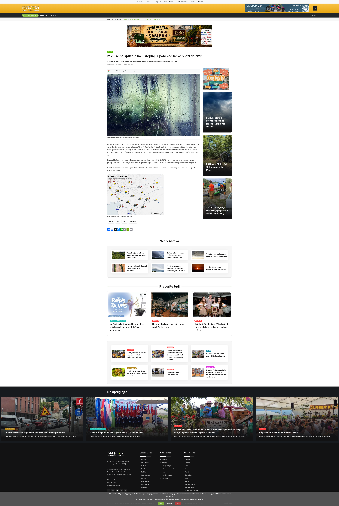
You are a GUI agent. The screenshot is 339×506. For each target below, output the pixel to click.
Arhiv (165, 2)
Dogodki (158, 2)
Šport (143, 469)
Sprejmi (161, 503)
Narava (118, 19)
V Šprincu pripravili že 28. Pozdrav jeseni (278, 432)
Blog (186, 478)
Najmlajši (144, 487)
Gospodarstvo (145, 475)
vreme (111, 221)
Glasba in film (145, 484)
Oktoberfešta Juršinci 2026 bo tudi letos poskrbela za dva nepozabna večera (211, 327)
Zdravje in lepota (167, 466)
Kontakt (200, 2)
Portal (171, 2)
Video (187, 466)
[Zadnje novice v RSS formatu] (58, 15)
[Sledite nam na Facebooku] (48, 15)
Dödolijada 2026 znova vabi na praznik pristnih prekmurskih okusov (136, 355)
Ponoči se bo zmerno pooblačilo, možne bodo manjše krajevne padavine (176, 268)
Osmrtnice (165, 478)
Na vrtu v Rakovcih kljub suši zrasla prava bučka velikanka (137, 268)
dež (118, 221)
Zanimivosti (145, 481)
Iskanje (193, 2)
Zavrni (178, 503)
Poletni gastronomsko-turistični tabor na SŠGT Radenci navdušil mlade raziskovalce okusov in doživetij (175, 354)
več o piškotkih (169, 499)
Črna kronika (145, 463)
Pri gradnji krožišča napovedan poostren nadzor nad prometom (35, 432)
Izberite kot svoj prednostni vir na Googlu (123, 71)
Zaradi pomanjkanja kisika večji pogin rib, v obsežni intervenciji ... (217, 210)
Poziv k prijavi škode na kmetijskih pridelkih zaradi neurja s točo (136, 255)
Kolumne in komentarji (169, 469)
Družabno (144, 459)
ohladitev (133, 221)
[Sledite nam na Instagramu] (51, 15)
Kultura (143, 466)
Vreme (187, 481)
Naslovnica (139, 2)
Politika (143, 472)
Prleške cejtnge (190, 484)
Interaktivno (182, 2)
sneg (124, 221)
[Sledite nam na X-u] (55, 15)
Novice (148, 2)
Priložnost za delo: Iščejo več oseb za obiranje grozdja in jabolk (137, 373)
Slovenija (164, 459)
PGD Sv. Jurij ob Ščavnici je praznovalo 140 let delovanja (117, 432)
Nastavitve (169, 503)
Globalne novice (167, 475)
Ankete (187, 472)
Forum (187, 469)
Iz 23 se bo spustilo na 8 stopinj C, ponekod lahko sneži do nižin (142, 19)
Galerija (187, 463)
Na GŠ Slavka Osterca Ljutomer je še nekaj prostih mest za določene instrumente (127, 327)
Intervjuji (164, 463)
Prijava (314, 15)
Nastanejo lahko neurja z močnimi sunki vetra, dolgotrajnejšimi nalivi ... (175, 255)
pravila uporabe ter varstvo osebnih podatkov (190, 499)
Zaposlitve (188, 475)
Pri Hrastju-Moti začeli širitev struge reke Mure (216, 167)
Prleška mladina (190, 487)
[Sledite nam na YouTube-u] (53, 15)
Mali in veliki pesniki (191, 490)
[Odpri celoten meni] (315, 8)
